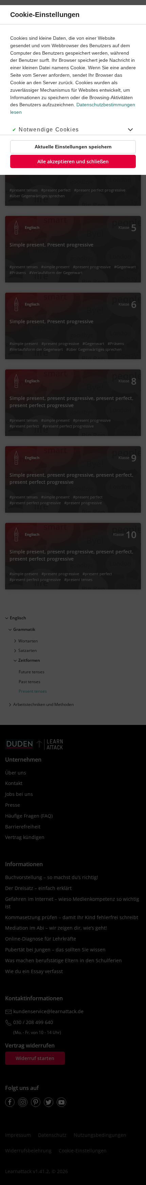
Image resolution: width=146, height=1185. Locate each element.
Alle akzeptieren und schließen (73, 161)
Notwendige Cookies (49, 129)
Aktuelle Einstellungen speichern (73, 146)
